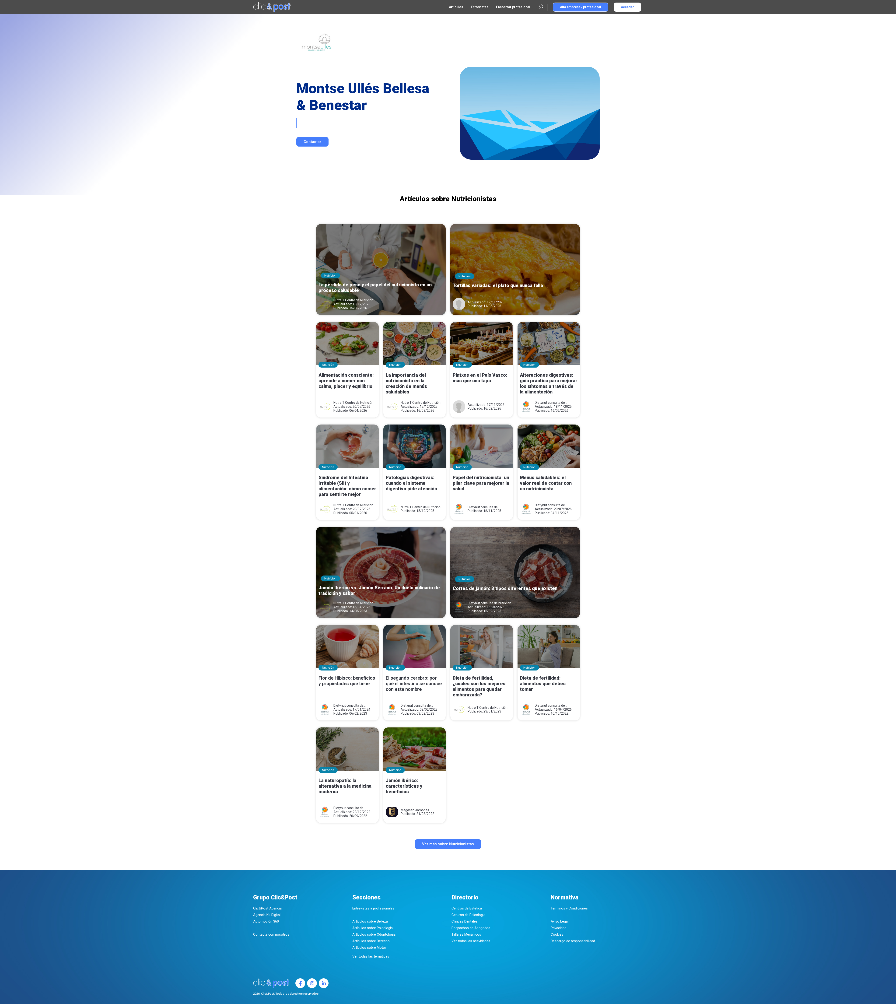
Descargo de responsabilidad (573, 941)
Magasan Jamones (415, 810)
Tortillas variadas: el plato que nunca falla (498, 285)
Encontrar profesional (513, 7)
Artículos (456, 7)
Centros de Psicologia (468, 915)
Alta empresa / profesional (580, 7)
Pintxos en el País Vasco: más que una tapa (480, 377)
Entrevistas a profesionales (373, 908)
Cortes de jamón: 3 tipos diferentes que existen (505, 588)
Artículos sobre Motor (369, 947)
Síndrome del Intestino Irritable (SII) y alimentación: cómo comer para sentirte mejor (347, 486)
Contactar (312, 142)
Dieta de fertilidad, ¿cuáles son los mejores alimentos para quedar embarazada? (479, 686)
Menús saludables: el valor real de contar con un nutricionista (546, 483)
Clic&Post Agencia (267, 908)
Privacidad (558, 928)
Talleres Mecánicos (466, 934)
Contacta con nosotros (271, 934)
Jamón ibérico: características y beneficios (404, 786)
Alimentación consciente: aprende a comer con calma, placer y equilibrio (346, 380)
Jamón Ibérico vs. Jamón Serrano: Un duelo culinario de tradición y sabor (379, 590)
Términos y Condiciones (569, 908)
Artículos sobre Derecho (371, 941)
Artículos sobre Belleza (370, 921)
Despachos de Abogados (471, 928)
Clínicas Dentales (465, 921)
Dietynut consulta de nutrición (550, 403)
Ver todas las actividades (471, 941)
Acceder (627, 7)
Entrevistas (479, 7)
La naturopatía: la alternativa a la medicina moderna (344, 786)
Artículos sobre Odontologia (374, 934)
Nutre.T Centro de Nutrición (353, 300)
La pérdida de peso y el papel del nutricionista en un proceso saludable (375, 287)
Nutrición (330, 275)
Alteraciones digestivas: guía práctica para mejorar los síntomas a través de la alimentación (548, 383)
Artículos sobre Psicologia (372, 928)
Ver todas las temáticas (370, 956)
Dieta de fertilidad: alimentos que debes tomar (543, 683)
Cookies (557, 934)
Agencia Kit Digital (266, 915)
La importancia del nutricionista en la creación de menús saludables (406, 383)
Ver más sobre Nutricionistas (448, 844)
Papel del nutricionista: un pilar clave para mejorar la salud (481, 483)
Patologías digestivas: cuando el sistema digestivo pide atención (411, 483)
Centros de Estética (467, 908)
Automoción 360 (266, 921)
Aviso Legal (559, 921)
